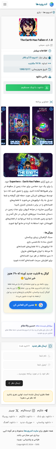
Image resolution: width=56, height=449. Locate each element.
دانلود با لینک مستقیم (32, 87)
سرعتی (42, 45)
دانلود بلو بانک (44, 416)
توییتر (12, 410)
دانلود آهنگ (9, 422)
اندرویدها (41, 4)
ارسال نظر (15, 383)
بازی (39, 12)
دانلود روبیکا (8, 416)
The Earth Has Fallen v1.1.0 (36, 40)
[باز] (5, 4)
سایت (35, 431)
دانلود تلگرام (25, 416)
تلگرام (40, 410)
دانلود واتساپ (44, 422)
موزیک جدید (26, 422)
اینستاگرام (26, 410)
